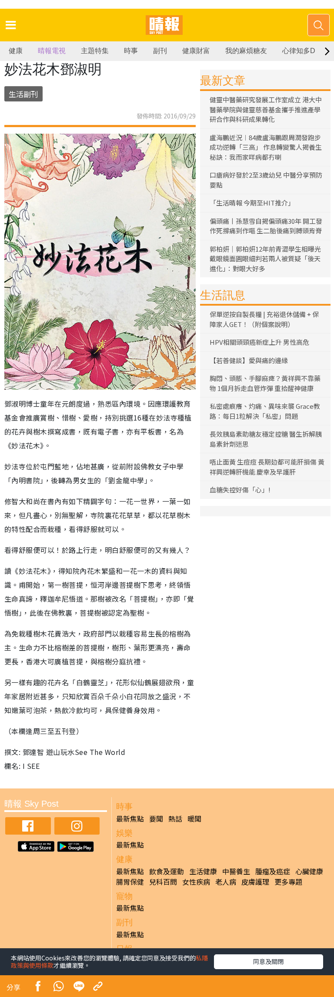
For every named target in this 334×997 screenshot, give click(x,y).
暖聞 (194, 818)
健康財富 (196, 50)
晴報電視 (52, 50)
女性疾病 (196, 881)
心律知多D (298, 50)
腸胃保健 (130, 881)
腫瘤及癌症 (272, 871)
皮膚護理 (255, 881)
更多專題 (288, 881)
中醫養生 (236, 871)
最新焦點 (130, 818)
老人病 (225, 881)
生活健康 (203, 871)
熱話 (175, 818)
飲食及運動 (166, 871)
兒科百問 (163, 881)
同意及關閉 (268, 961)
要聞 (156, 818)
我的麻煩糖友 (246, 50)
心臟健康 (309, 871)
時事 (131, 50)
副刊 (160, 50)
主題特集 (95, 50)
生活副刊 (23, 93)
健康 (16, 50)
